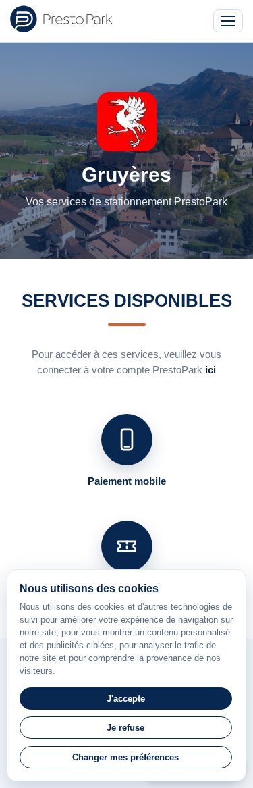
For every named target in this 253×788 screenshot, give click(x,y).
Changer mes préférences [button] (125, 757)
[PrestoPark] (61, 19)
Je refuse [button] (125, 728)
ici (210, 369)
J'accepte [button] (126, 698)
